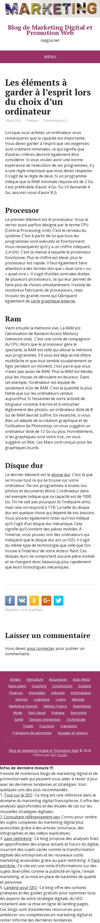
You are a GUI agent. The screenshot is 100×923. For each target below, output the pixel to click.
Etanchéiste (82, 706)
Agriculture (34, 679)
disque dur (60, 474)
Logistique (41, 699)
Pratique (32, 120)
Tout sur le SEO (18, 795)
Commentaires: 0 (55, 120)
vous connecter (41, 648)
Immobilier (37, 692)
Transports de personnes (32, 732)
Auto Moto (81, 679)
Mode (17, 712)
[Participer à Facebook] (10, 600)
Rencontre (78, 712)
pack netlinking (18, 838)
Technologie (76, 719)
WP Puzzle (59, 755)
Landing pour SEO (20, 887)
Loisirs (61, 699)
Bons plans (17, 686)
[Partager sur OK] (34, 600)
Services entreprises (44, 719)
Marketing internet (23, 706)
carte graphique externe (53, 301)
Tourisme (46, 726)
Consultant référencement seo (31, 817)
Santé (18, 719)
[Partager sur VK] (22, 600)
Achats (15, 679)
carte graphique (32, 610)
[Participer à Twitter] (58, 600)
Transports (68, 726)
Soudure (84, 686)
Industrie (58, 692)
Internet (21, 699)
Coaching (39, 686)
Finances (16, 692)
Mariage (78, 699)
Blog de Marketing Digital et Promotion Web (50, 30)
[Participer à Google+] (46, 600)
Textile (28, 726)
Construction (62, 686)
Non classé (37, 712)
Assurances (58, 679)
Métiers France (55, 706)
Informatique (81, 692)
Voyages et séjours (73, 732)
